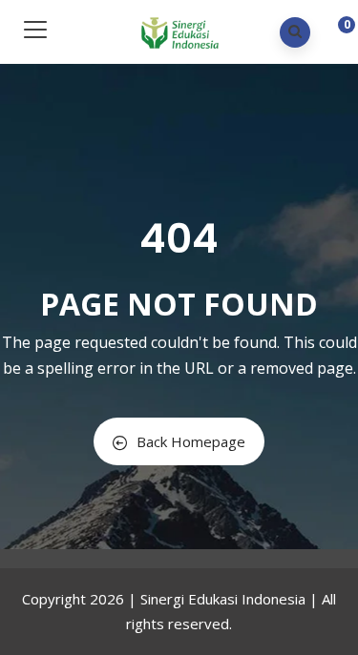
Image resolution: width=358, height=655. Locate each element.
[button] (332, 34)
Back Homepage (191, 441)
